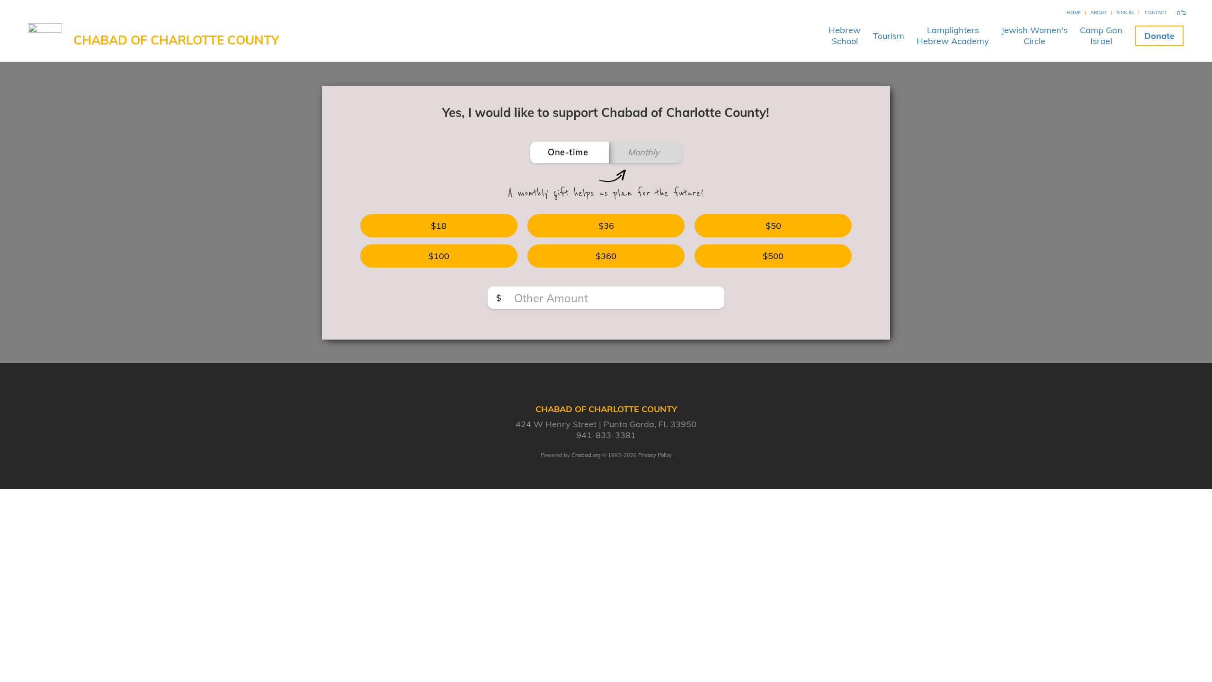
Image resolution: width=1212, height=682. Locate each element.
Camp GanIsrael (1101, 35)
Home (1074, 12)
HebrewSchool (845, 35)
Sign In (1124, 12)
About (1098, 12)
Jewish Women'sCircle (1034, 35)
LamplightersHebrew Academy (953, 35)
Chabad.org (586, 455)
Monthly (643, 152)
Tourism (888, 35)
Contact (1156, 12)
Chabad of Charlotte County (176, 40)
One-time (568, 152)
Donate (1159, 35)
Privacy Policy (655, 455)
